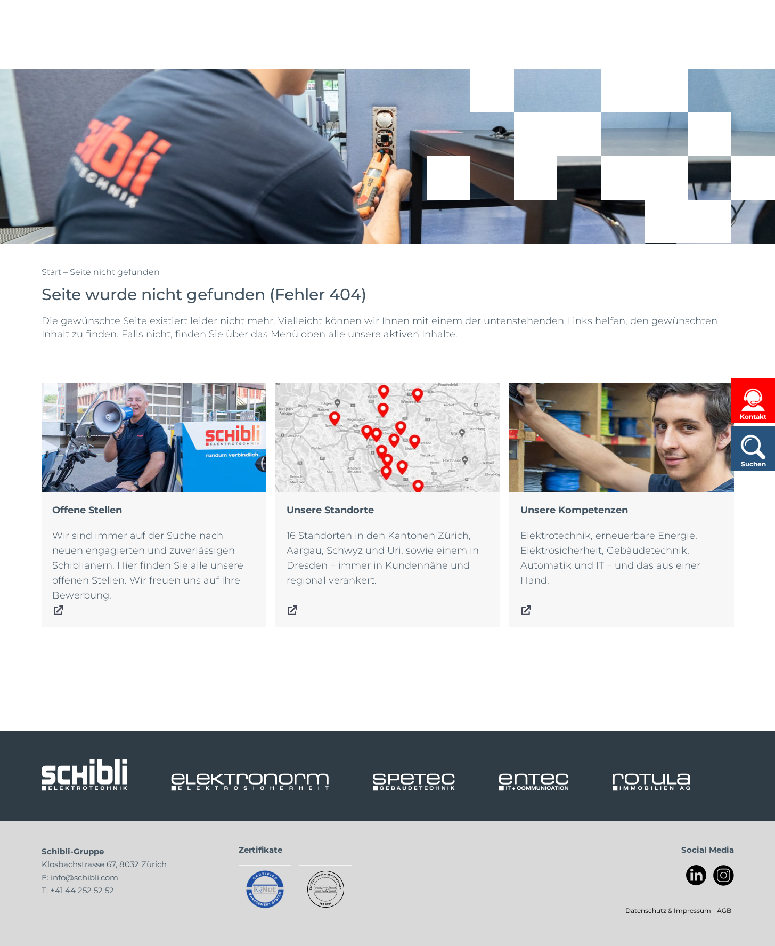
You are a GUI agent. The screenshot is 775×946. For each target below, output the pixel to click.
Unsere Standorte (317, 390)
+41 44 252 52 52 (82, 890)
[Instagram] (723, 875)
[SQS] (325, 889)
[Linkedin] (696, 875)
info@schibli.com (84, 877)
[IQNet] (264, 889)
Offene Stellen (76, 390)
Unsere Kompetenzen (561, 390)
